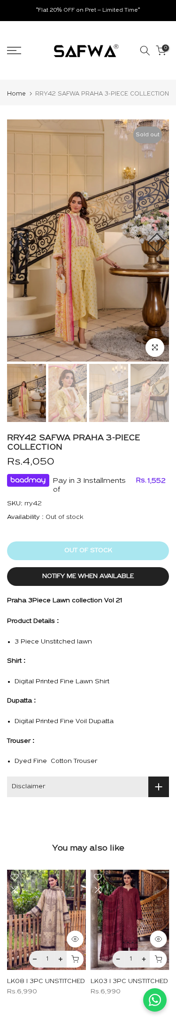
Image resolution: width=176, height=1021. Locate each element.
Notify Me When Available (88, 576)
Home (16, 94)
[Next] (157, 242)
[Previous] (19, 242)
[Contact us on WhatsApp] (155, 1000)
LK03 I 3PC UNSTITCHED (129, 981)
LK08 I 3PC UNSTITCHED (46, 981)
